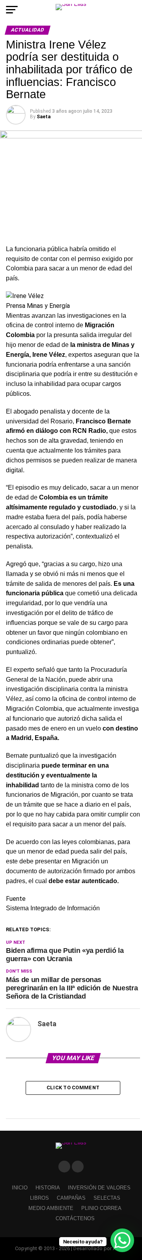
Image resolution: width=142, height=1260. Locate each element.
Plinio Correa (101, 1208)
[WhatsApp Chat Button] (122, 1240)
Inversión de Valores (99, 1188)
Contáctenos (75, 1218)
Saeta (43, 116)
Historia (48, 1188)
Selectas (106, 1198)
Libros (39, 1198)
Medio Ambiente (50, 1208)
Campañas (71, 1198)
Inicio (20, 1188)
